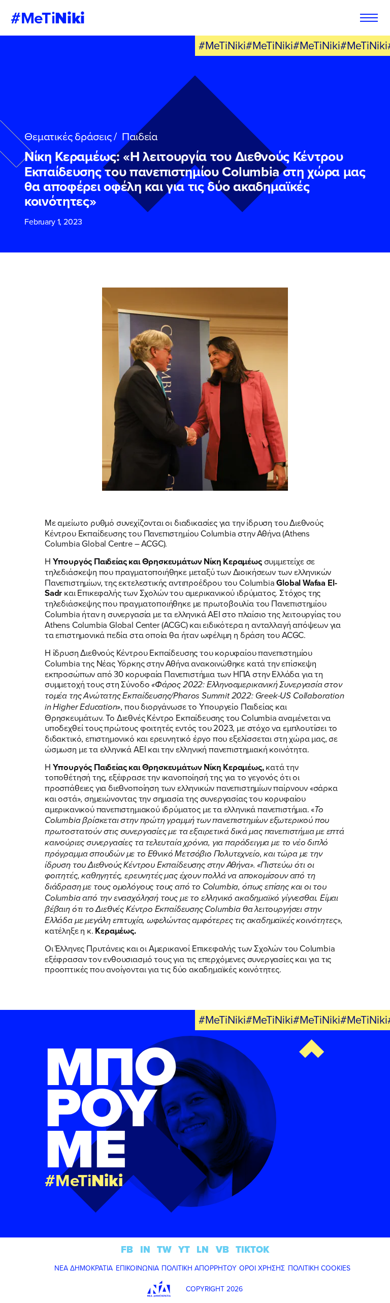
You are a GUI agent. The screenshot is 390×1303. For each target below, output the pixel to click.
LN (203, 1249)
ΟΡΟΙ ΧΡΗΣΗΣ (262, 1268)
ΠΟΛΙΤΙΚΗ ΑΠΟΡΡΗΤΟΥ (199, 1268)
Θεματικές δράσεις (67, 136)
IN (145, 1249)
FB (127, 1249)
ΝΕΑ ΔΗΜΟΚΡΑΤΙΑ (83, 1268)
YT (184, 1249)
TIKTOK (252, 1249)
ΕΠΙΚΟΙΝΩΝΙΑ (137, 1268)
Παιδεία (139, 136)
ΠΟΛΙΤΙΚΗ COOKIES (319, 1268)
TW (164, 1249)
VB (222, 1249)
